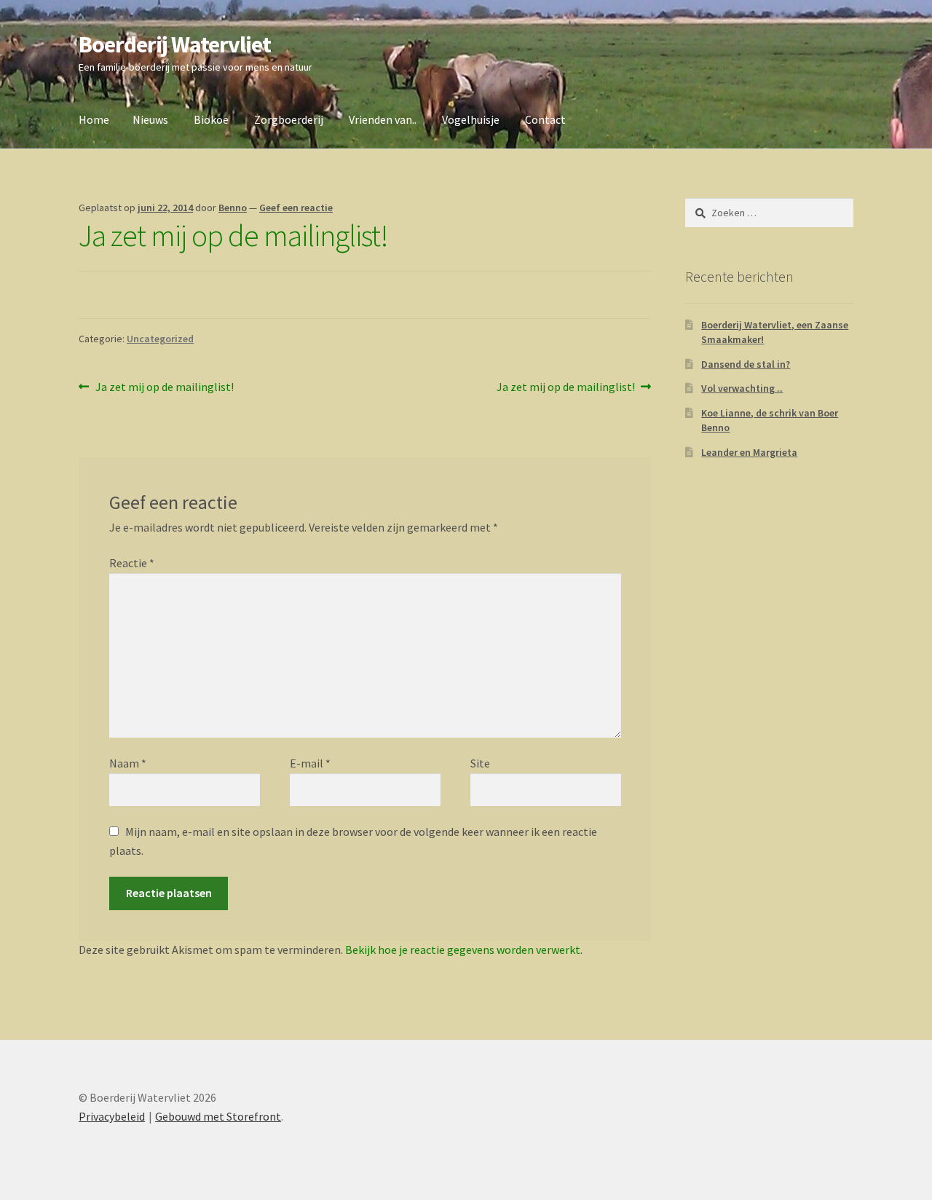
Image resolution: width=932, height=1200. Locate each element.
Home (94, 119)
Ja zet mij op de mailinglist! (164, 388)
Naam (127, 763)
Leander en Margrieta (749, 452)
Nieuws (150, 119)
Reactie (131, 563)
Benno (232, 207)
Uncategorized (160, 338)
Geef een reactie (296, 207)
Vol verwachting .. (742, 388)
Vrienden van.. (382, 119)
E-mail (310, 763)
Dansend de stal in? (745, 364)
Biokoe (211, 119)
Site (480, 763)
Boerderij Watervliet (175, 44)
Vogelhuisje (470, 119)
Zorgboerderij (288, 119)
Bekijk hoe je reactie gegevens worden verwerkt (462, 949)
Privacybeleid (112, 1116)
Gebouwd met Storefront (218, 1116)
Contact (545, 119)
